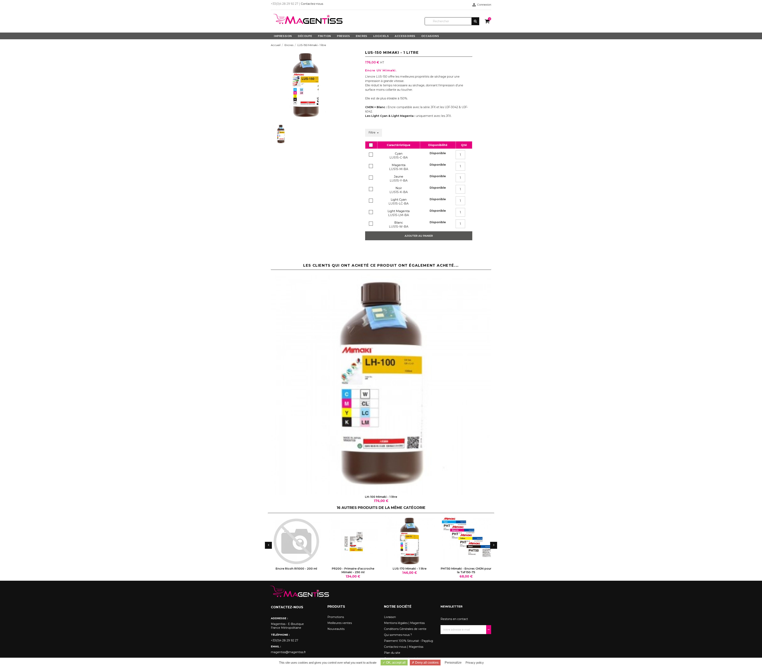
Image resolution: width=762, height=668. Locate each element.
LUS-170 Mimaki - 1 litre (409, 568)
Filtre (372, 132)
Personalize (453, 662)
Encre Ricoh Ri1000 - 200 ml (296, 568)
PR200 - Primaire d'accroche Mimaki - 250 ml (353, 570)
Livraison (390, 617)
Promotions (335, 617)
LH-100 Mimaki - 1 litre (381, 497)
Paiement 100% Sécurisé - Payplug (408, 641)
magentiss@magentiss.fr (288, 652)
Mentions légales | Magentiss (404, 623)
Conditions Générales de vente (405, 629)
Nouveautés (335, 629)
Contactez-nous (312, 4)
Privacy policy (475, 662)
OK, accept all (395, 662)
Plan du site (392, 653)
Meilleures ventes (339, 623)
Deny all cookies (426, 662)
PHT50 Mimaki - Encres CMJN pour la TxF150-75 (466, 570)
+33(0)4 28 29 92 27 (284, 640)
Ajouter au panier (419, 235)
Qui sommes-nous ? (398, 635)
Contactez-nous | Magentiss (403, 647)
